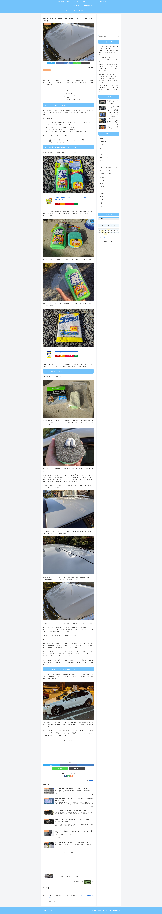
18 (102, 232)
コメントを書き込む (68, 891)
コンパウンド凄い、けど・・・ (65, 97)
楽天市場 (57, 203)
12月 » (104, 237)
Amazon (62, 203)
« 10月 (100, 237)
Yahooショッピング (69, 203)
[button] (85, 63)
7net (76, 203)
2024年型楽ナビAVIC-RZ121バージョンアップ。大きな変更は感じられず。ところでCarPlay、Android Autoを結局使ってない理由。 (108, 68)
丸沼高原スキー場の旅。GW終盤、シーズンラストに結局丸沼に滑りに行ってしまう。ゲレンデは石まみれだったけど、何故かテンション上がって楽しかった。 (108, 78)
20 (108, 232)
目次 (66, 90)
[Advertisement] (68, 75)
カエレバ (60, 352)
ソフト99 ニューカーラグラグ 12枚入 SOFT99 (66, 351)
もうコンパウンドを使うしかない (65, 93)
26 (105, 233)
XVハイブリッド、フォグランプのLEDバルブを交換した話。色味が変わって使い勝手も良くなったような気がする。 (108, 88)
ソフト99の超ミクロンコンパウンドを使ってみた (69, 95)
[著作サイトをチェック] (65, 776)
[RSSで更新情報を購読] (71, 776)
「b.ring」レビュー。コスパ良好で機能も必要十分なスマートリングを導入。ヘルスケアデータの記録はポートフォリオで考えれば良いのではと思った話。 (109, 50)
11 (102, 230)
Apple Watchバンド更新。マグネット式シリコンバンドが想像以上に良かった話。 (109, 59)
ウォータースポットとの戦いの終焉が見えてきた (69, 99)
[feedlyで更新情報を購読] (68, 776)
